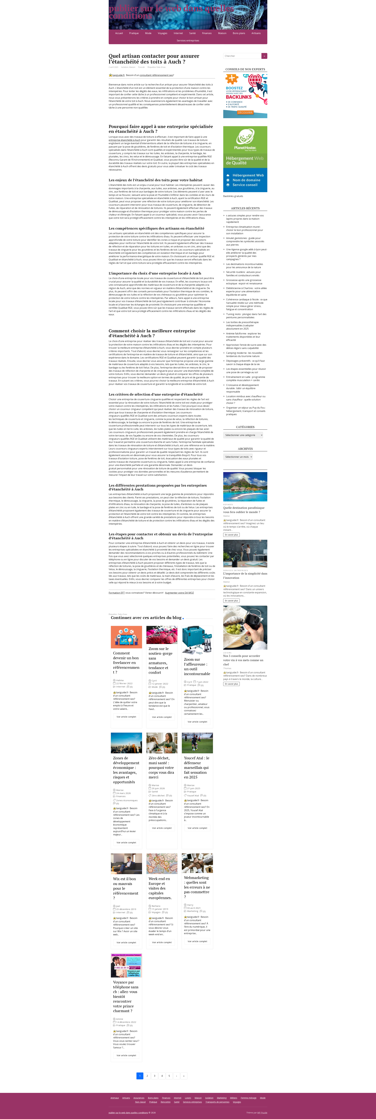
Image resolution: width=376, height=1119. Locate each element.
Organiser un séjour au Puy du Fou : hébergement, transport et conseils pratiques (246, 411)
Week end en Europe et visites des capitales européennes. (160, 888)
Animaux (115, 1097)
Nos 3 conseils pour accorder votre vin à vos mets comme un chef (243, 660)
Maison (222, 33)
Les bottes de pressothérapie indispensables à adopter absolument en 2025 (242, 325)
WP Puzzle (262, 1112)
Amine (119, 1019)
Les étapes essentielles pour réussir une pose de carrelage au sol (246, 370)
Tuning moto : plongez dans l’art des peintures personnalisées (246, 316)
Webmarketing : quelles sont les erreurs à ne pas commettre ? (197, 887)
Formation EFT (117, 592)
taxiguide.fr (118, 75)
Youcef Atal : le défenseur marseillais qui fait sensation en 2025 (196, 767)
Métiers (233, 1097)
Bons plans (239, 33)
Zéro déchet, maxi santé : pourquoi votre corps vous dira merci (161, 767)
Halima (120, 680)
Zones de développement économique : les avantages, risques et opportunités (126, 769)
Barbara (156, 906)
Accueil (119, 33)
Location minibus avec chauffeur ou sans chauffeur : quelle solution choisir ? (245, 400)
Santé (192, 33)
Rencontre (166, 1102)
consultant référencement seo (156, 75)
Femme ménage (248, 1097)
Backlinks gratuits (233, 196)
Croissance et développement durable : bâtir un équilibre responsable (242, 388)
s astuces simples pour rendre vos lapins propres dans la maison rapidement (245, 219)
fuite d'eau (161, 67)
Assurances (139, 1097)
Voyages (162, 33)
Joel (118, 906)
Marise (120, 790)
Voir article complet (126, 716)
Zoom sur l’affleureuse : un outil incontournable (197, 666)
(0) (131, 687)
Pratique (134, 33)
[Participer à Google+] (134, 609)
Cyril (154, 681)
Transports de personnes (217, 1102)
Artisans (256, 33)
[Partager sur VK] (119, 609)
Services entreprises (188, 40)
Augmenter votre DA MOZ (179, 592)
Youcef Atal (193, 795)
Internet (178, 33)
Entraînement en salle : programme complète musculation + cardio (245, 378)
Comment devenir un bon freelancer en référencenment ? (126, 662)
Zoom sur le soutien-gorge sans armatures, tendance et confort (160, 660)
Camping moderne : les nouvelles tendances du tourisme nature (244, 354)
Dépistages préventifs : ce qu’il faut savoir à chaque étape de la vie (245, 362)
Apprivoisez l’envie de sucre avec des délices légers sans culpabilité (246, 346)
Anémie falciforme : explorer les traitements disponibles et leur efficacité (243, 337)
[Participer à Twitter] (141, 609)
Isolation (124, 67)
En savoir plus (231, 534)
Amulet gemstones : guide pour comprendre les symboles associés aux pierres (245, 241)
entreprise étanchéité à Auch (124, 140)
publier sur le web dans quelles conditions (171, 11)
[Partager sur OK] (126, 609)
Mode (148, 33)
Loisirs (227, 653)
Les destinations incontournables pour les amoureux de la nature (244, 265)
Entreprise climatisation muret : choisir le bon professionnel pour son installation (244, 230)
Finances (207, 33)
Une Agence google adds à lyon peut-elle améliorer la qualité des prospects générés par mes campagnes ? (246, 254)
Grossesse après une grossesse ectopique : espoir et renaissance (244, 281)
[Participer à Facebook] (112, 609)
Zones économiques (127, 800)
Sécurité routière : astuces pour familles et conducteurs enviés (243, 273)
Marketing (192, 911)
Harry (190, 905)
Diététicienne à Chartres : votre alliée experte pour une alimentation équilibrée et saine (246, 291)
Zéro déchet (158, 795)
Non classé (140, 1102)
